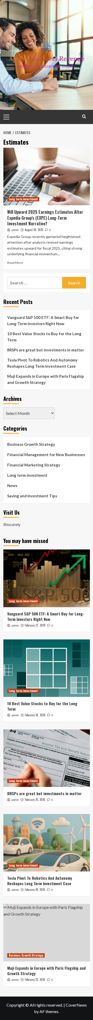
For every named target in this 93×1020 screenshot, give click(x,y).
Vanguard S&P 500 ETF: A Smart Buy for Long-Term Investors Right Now (43, 320)
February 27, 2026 (35, 625)
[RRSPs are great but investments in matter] (46, 758)
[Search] (84, 116)
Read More (15, 263)
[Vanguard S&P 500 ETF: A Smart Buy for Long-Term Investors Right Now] (46, 578)
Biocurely (11, 524)
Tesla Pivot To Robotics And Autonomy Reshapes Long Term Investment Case (42, 363)
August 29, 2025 (34, 230)
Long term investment (23, 199)
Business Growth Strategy (31, 444)
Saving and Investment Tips (32, 495)
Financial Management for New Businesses (46, 454)
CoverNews (76, 1004)
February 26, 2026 (35, 715)
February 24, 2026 (35, 889)
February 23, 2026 (35, 979)
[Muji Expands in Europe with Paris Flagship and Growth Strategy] (46, 932)
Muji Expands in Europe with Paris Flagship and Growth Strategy (45, 379)
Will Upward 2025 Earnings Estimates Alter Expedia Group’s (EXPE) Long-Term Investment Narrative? (45, 218)
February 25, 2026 (35, 799)
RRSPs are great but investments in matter (45, 350)
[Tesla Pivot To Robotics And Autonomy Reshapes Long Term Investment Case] (46, 842)
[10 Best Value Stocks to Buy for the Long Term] (46, 668)
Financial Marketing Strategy (33, 465)
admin (15, 230)
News (12, 485)
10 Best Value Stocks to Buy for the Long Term (44, 336)
